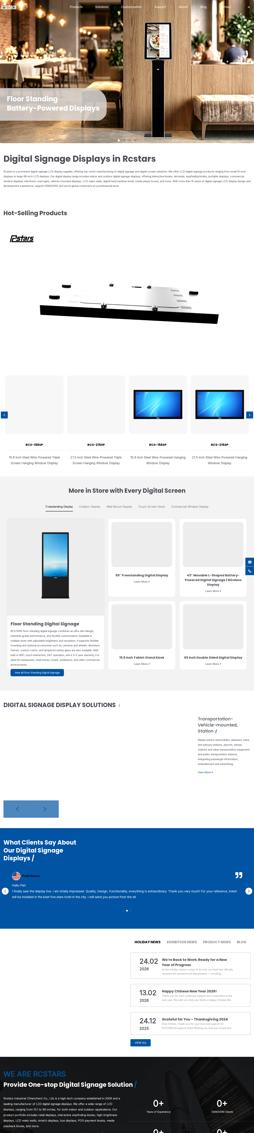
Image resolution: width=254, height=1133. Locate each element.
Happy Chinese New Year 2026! (189, 991)
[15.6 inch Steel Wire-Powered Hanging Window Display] (34, 404)
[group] (96, 420)
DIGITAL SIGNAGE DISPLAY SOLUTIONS (60, 705)
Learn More (141, 581)
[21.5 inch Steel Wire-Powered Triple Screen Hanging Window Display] (220, 404)
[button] (123, 911)
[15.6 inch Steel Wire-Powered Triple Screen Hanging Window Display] (158, 404)
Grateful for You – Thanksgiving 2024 (195, 1019)
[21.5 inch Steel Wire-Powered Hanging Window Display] (96, 404)
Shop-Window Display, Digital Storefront (226, 722)
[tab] (59, 506)
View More (208, 766)
